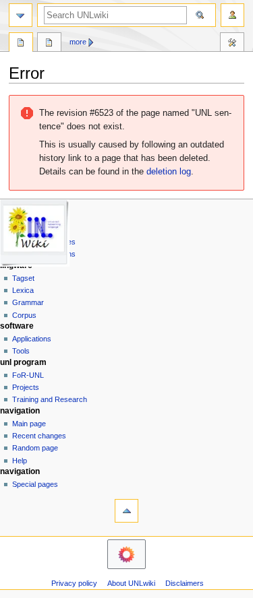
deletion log (168, 171)
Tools (232, 44)
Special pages (35, 484)
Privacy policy (74, 583)
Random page (35, 448)
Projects (25, 387)
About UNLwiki (131, 583)
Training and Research (49, 399)
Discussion (49, 44)
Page (20, 44)
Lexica (23, 290)
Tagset (23, 278)
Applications (31, 339)
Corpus (24, 315)
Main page (29, 424)
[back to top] (126, 511)
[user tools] (232, 15)
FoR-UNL (28, 375)
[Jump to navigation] (20, 15)
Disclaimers (184, 583)
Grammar (28, 302)
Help (19, 461)
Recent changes (39, 436)
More (77, 42)
